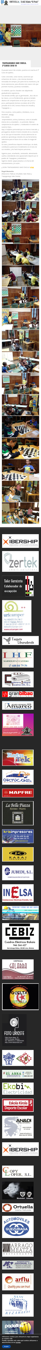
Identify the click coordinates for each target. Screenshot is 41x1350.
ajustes (18, 1342)
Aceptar (6, 1346)
